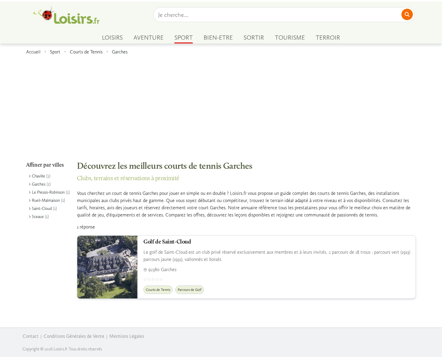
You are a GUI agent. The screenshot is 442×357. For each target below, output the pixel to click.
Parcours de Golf (189, 290)
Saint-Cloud (42, 208)
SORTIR (254, 37)
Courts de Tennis (86, 52)
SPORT (183, 37)
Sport (55, 52)
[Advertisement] (221, 105)
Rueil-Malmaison (46, 200)
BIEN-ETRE (218, 37)
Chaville (38, 176)
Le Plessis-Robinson (48, 192)
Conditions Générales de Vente (74, 336)
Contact (30, 336)
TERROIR (328, 37)
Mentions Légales (126, 336)
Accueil (33, 52)
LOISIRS (112, 37)
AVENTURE (149, 37)
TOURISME (290, 37)
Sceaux (38, 216)
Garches (119, 52)
